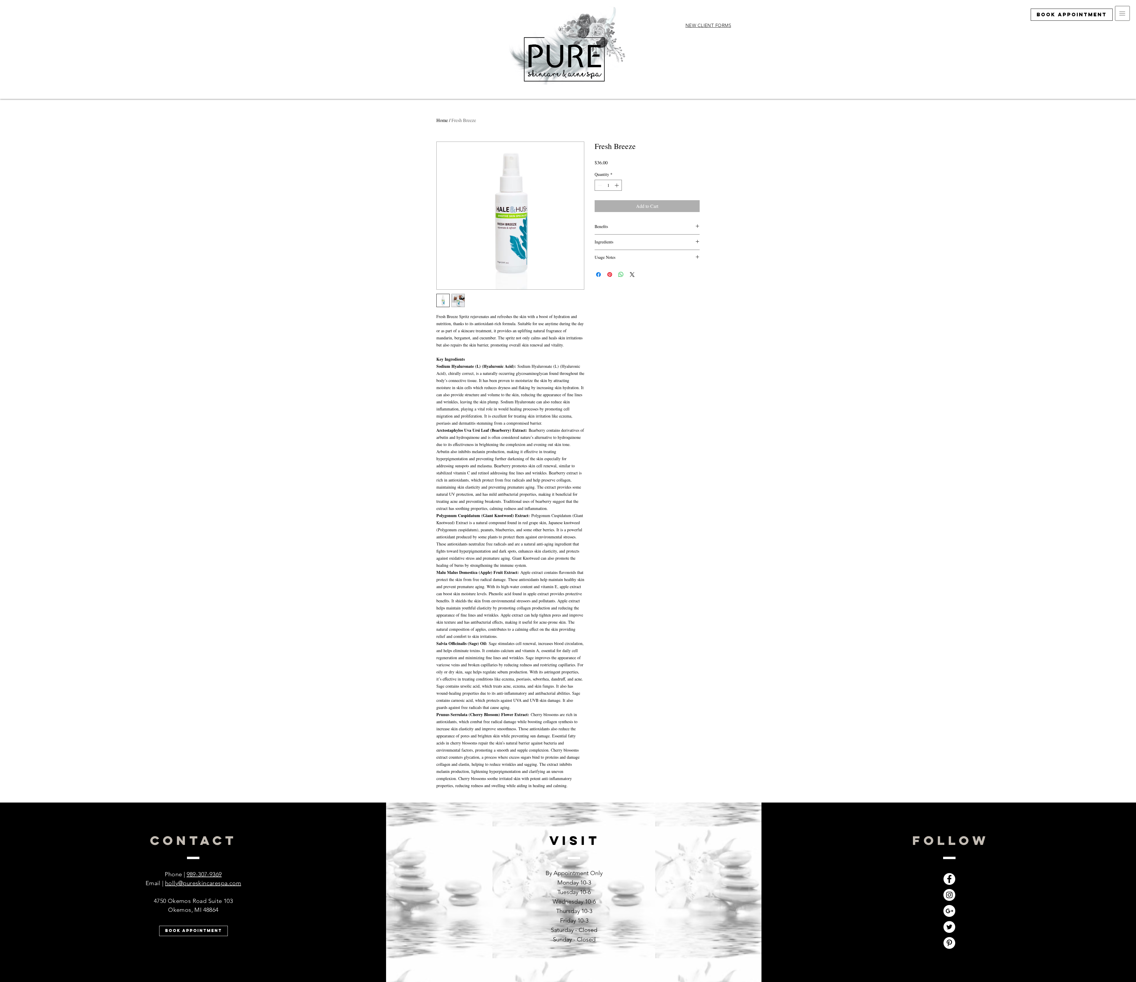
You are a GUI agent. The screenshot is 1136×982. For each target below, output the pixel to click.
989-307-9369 (204, 874)
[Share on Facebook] (598, 274)
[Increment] (617, 185)
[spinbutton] (608, 185)
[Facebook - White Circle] (949, 879)
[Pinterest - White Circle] (949, 943)
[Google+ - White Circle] (949, 911)
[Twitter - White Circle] (949, 927)
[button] (1122, 13)
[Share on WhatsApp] (621, 274)
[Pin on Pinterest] (609, 274)
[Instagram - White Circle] (949, 895)
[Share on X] (632, 274)
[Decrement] (599, 185)
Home (442, 120)
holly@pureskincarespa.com (203, 883)
